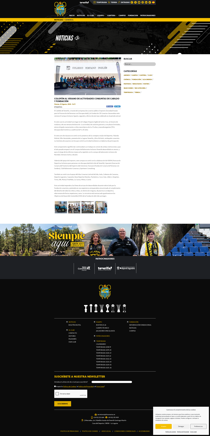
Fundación (136, 79)
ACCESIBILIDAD (144, 431)
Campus (134, 75)
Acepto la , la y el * (80, 386)
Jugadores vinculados (105, 331)
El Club (71, 330)
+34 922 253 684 (98, 417)
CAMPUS (132, 331)
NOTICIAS (58, 19)
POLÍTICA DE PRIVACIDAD (69, 431)
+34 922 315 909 (113, 417)
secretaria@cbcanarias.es (106, 414)
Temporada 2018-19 (103, 347)
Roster (146, 84)
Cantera (142, 75)
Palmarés (72, 339)
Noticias (72, 322)
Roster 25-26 (101, 325)
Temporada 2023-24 (103, 361)
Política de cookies (170, 432)
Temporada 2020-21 (103, 353)
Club (150, 75)
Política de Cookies (69, 386)
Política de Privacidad (183, 432)
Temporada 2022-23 (103, 359)
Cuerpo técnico (102, 328)
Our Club (72, 342)
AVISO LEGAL (106, 431)
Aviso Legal (193, 432)
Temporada (128, 92)
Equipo (99, 322)
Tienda (137, 92)
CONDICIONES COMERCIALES (125, 431)
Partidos (127, 84)
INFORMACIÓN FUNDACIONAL (140, 325)
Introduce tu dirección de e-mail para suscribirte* (71, 382)
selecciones (128, 88)
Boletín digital (75, 325)
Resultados (137, 84)
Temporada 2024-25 (103, 364)
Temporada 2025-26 (103, 367)
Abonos (127, 75)
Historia (72, 336)
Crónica (127, 79)
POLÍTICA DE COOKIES (90, 431)
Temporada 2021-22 (103, 356)
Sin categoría (140, 88)
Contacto (73, 333)
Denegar (181, 426)
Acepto (163, 426)
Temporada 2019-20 (103, 350)
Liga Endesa (147, 79)
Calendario (101, 344)
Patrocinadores (103, 336)
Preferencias (198, 426)
